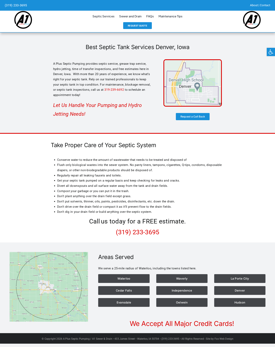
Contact (265, 5)
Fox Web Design (224, 338)
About (254, 5)
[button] (271, 52)
